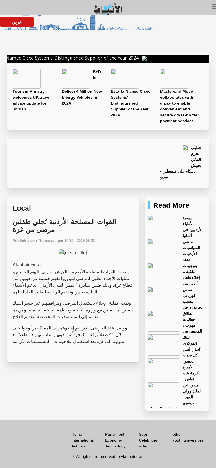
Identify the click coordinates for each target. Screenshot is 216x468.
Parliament (114, 434)
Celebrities (148, 440)
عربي (17, 22)
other (177, 434)
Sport (143, 434)
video (143, 446)
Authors (78, 446)
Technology (115, 446)
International (82, 440)
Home (76, 434)
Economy (113, 440)
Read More (171, 205)
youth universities (188, 440)
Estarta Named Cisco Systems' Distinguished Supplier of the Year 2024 (131, 103)
